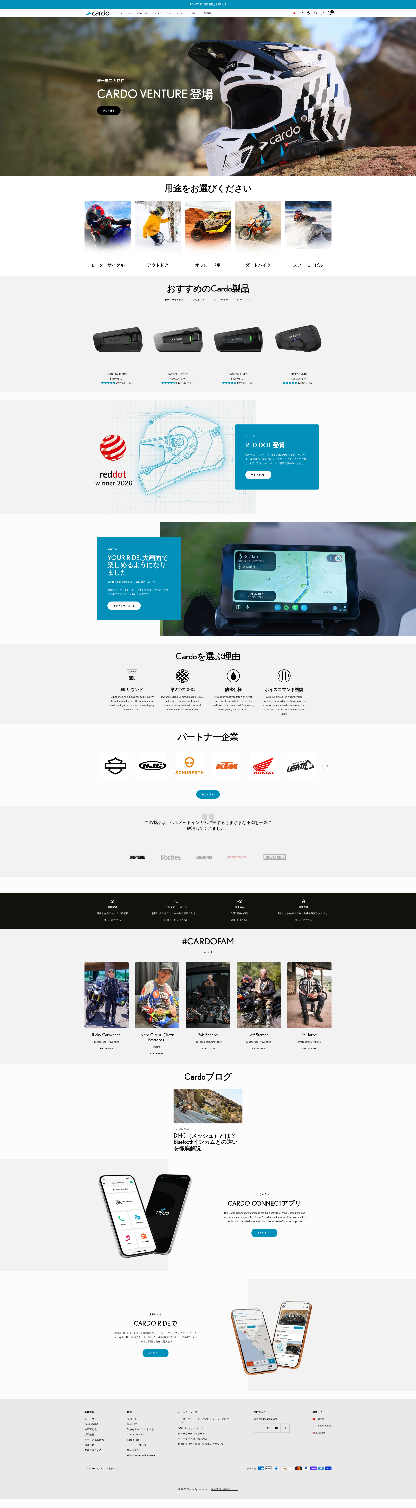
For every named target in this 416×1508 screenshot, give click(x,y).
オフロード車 (141, 12)
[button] (108, 382)
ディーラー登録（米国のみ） (194, 1438)
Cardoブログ (134, 1450)
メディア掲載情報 (94, 1439)
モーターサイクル (124, 12)
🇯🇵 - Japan (318, 1432)
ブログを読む (261, 476)
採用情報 (89, 1434)
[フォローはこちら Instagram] (267, 1428)
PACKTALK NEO (238, 374)
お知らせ (89, 1444)
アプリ (169, 12)
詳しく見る (112, 112)
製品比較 (132, 1424)
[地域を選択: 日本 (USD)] (294, 13)
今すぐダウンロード (127, 607)
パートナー (181, 12)
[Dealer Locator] (309, 13)
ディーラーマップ (137, 1444)
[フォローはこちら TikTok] (284, 1428)
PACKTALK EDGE (178, 374)
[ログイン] (322, 13)
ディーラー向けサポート (191, 1433)
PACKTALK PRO (117, 374)
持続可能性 (90, 1429)
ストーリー (90, 1418)
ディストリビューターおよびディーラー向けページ (203, 1421)
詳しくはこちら (112, 919)
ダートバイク (244, 299)
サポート (194, 12)
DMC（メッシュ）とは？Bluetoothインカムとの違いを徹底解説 (206, 1141)
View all (208, 952)
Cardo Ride (133, 1439)
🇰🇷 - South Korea (322, 1425)
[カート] (330, 13)
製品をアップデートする (140, 1429)
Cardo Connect (135, 1434)
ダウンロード (267, 1234)
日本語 (109, 1468)
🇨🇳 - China (318, 1418)
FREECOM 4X (299, 374)
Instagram (114, 1049)
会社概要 (207, 12)
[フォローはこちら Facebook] (258, 1428)
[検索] (315, 13)
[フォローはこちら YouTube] (276, 1428)
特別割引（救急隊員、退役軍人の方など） (201, 1444)
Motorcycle (181, 1129)
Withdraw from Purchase (141, 1455)
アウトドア (156, 12)
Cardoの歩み (91, 1424)
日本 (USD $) (93, 1468)
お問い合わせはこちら (176, 919)
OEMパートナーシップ (190, 1428)
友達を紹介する (93, 1450)
